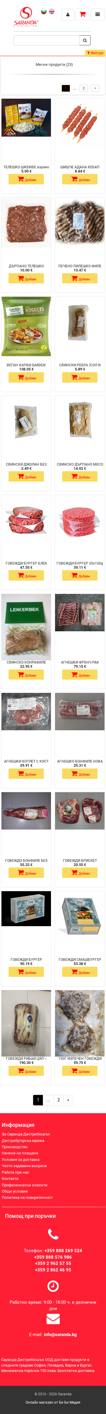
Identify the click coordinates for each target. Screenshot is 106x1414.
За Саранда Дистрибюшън (26, 1134)
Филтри (96, 53)
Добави (30, 180)
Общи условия (15, 1191)
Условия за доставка (20, 1159)
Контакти (10, 1178)
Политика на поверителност (27, 1197)
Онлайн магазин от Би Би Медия (53, 1402)
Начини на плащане (20, 1153)
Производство (14, 1147)
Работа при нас (15, 1172)
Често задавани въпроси (24, 1166)
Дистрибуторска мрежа (23, 1140)
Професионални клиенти (24, 1185)
